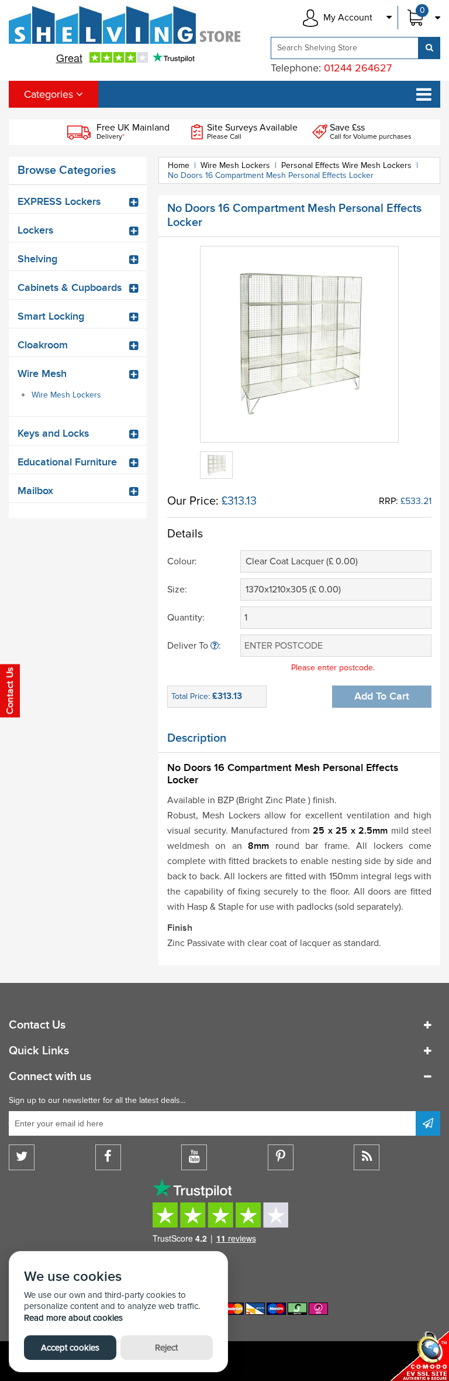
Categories (50, 94)
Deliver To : (194, 646)
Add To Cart (381, 696)
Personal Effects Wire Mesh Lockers (346, 165)
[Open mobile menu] (423, 94)
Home (178, 165)
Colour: (182, 561)
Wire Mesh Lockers (66, 395)
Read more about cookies (73, 1318)
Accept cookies (70, 1347)
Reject (166, 1347)
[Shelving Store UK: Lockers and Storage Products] (125, 25)
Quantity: (186, 617)
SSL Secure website (420, 1356)
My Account (348, 17)
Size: (177, 589)
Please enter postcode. (333, 668)
